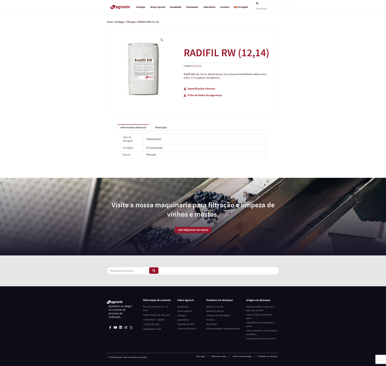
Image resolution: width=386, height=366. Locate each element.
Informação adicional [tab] (133, 127)
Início (110, 21)
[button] (162, 40)
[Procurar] (153, 270)
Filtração (131, 21)
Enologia (119, 21)
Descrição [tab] (161, 127)
